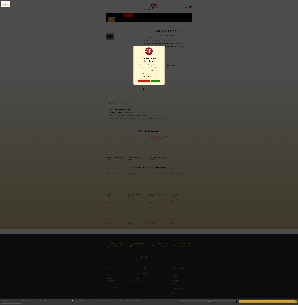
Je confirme (155, 80)
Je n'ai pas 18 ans (144, 80)
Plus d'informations (5, 303)
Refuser (207, 301)
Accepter (267, 301)
